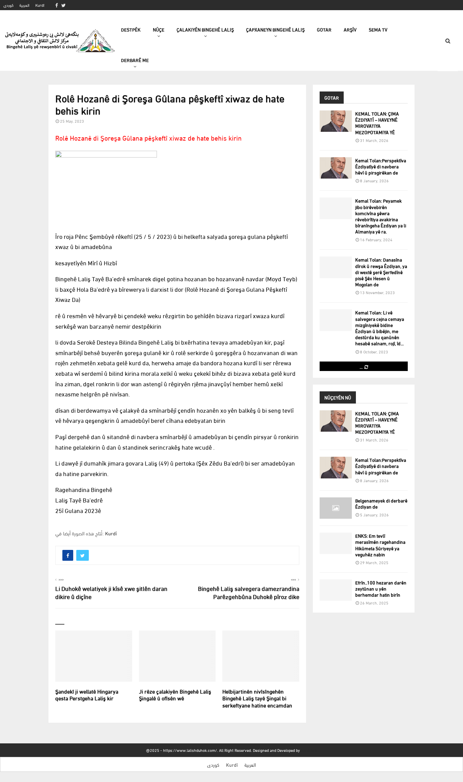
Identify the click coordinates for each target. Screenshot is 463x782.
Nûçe (158, 29)
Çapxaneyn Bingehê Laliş (275, 29)
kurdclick (309, 750)
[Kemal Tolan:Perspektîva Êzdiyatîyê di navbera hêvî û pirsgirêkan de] (336, 168)
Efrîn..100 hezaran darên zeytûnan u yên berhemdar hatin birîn (380, 588)
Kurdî (39, 5)
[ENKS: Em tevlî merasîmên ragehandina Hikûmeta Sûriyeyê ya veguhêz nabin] (336, 543)
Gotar (324, 29)
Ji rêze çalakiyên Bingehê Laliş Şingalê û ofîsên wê (175, 694)
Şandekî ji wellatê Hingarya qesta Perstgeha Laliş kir (86, 694)
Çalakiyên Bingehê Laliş (205, 29)
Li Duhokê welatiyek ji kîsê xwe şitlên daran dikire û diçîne (111, 592)
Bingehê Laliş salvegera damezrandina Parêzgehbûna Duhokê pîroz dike (248, 592)
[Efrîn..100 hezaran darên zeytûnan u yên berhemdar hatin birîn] (336, 590)
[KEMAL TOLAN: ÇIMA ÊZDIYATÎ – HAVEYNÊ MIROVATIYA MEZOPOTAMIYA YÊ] (336, 121)
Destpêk (131, 29)
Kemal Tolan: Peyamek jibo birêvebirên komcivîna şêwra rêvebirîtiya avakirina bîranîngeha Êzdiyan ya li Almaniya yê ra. (380, 216)
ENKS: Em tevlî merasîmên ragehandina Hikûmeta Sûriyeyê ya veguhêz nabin (380, 545)
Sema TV (378, 29)
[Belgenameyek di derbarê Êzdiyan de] (336, 508)
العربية (24, 5)
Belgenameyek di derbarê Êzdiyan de (381, 503)
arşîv (350, 29)
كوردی (8, 5)
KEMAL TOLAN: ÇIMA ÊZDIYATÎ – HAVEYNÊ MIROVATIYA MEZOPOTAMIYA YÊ (377, 123)
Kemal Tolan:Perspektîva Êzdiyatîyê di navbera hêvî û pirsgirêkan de (380, 166)
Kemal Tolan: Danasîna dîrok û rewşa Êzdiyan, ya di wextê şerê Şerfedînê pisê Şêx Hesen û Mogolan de (381, 272)
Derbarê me (135, 59)
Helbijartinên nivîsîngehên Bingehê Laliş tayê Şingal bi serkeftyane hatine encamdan (257, 698)
